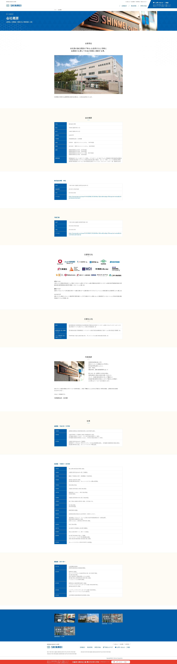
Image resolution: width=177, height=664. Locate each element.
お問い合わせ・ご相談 (123, 647)
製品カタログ (143, 1)
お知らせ (128, 1)
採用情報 (138, 1)
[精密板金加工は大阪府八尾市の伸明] (13, 5)
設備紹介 (82, 647)
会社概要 (133, 1)
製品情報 (89, 647)
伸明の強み (98, 647)
